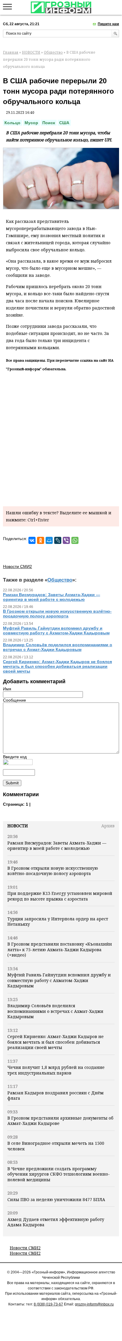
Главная (10, 52)
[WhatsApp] (74, 540)
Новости (17, 825)
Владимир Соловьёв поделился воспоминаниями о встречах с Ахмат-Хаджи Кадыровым (55, 1011)
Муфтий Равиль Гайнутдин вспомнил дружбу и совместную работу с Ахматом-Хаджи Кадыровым (59, 980)
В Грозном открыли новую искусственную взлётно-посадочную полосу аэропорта (52, 870)
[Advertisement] (61, 438)
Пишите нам (108, 24)
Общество (53, 52)
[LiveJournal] (57, 540)
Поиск (48, 122)
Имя (7, 689)
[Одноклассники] (40, 540)
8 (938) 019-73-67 (48, 1304)
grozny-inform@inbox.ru (94, 1304)
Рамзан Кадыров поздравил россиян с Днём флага (55, 1095)
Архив (108, 825)
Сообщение (14, 700)
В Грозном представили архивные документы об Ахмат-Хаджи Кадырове (60, 1120)
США (64, 122)
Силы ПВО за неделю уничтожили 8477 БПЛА (56, 1199)
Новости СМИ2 (25, 1248)
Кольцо (12, 122)
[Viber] (66, 540)
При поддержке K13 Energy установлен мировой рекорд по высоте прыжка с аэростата (59, 895)
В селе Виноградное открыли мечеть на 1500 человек (55, 1145)
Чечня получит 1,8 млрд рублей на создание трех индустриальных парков (56, 1069)
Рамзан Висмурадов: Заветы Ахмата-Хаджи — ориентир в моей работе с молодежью (56, 845)
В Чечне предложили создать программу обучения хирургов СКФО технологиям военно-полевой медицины (58, 1174)
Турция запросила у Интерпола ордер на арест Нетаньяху (57, 921)
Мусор (31, 122)
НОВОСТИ (31, 52)
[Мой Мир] (49, 540)
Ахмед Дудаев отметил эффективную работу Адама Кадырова (55, 1222)
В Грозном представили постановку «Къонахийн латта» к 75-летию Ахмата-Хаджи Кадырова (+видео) (59, 949)
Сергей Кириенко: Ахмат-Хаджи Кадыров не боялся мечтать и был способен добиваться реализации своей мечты (55, 1042)
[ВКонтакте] (32, 540)
